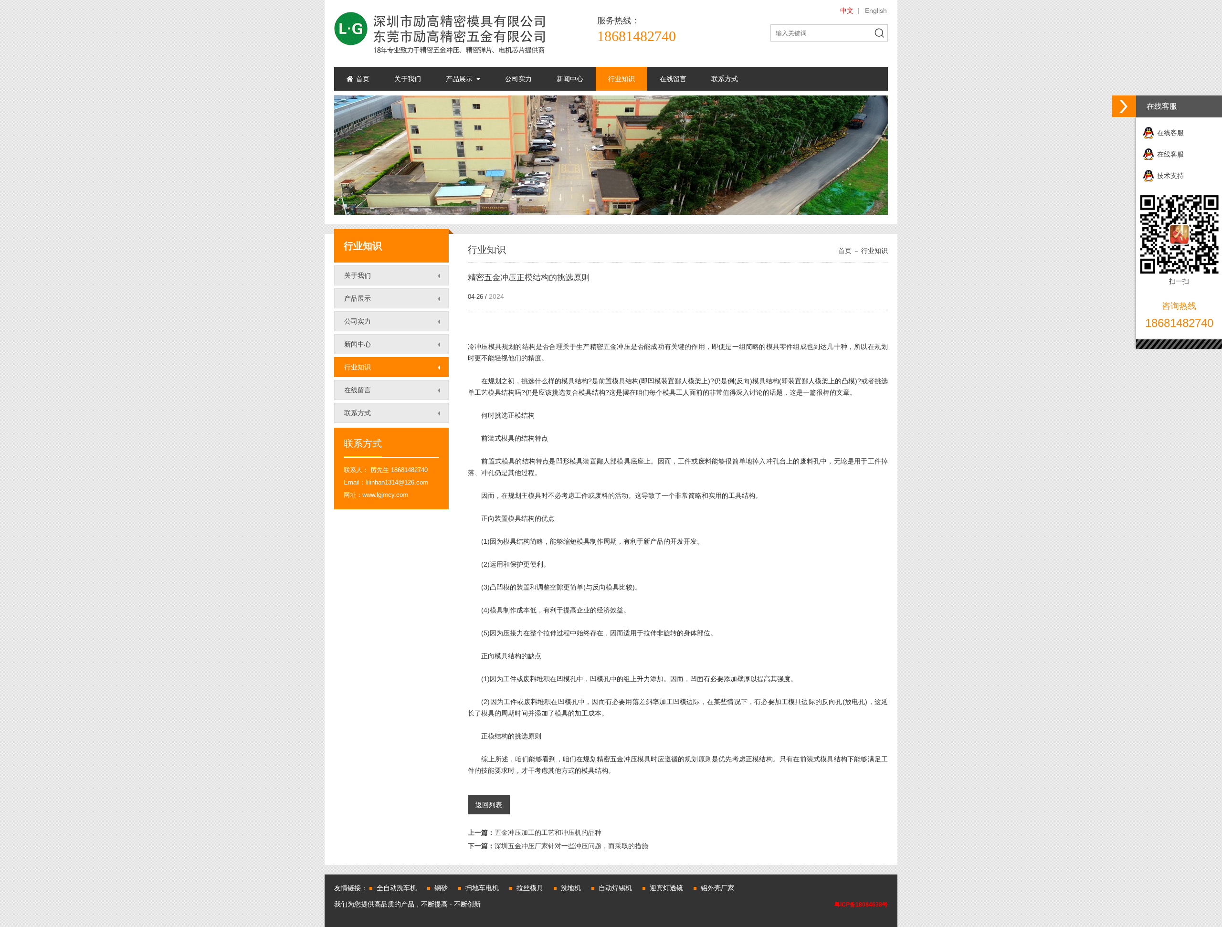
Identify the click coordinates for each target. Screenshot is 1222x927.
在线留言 (673, 79)
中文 (846, 10)
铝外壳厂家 (717, 888)
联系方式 (724, 79)
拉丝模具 (529, 888)
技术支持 (1170, 175)
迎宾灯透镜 (666, 888)
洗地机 (571, 888)
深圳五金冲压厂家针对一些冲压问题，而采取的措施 (558, 846)
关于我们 (407, 79)
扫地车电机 (482, 888)
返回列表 (488, 805)
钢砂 (441, 888)
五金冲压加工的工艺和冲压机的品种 (534, 832)
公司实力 (518, 79)
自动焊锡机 (615, 888)
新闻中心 (570, 79)
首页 (362, 79)
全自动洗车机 (397, 888)
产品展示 (459, 79)
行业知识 (621, 79)
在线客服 (1170, 133)
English (876, 10)
